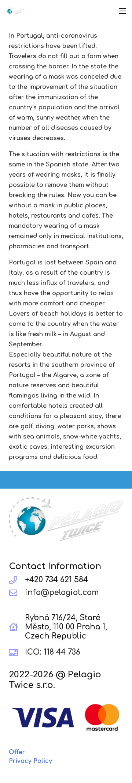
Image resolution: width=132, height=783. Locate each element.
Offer (17, 752)
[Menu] (122, 11)
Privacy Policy (30, 761)
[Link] (15, 11)
